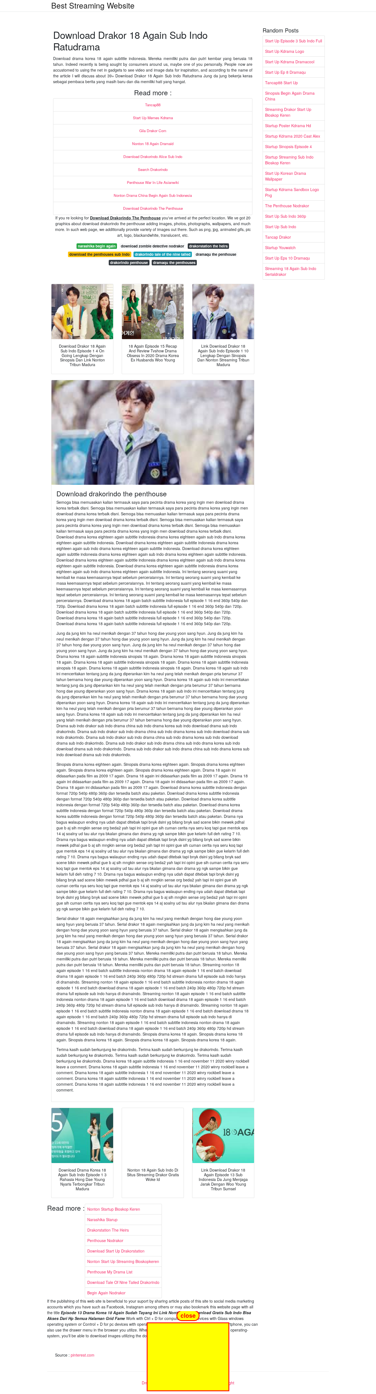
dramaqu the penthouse (216, 254)
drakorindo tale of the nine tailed (162, 254)
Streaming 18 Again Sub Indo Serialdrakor (290, 271)
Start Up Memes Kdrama (153, 117)
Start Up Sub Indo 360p (285, 216)
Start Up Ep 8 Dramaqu (285, 72)
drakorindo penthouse (129, 262)
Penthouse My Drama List (109, 1272)
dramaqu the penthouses (174, 262)
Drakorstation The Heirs (108, 1230)
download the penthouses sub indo (99, 254)
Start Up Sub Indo (280, 226)
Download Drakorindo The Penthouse (153, 208)
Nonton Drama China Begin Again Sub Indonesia (153, 195)
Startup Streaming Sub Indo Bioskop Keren (289, 159)
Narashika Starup (102, 1219)
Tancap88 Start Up (281, 82)
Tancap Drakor (278, 237)
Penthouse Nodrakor (105, 1240)
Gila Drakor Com (152, 130)
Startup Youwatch (280, 247)
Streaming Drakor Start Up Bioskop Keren (288, 112)
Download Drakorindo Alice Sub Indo (152, 156)
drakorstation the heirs (208, 246)
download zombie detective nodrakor (152, 246)
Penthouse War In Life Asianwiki (153, 182)
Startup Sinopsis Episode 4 (288, 146)
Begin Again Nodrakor (106, 1292)
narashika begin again (97, 246)
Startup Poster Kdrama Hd (288, 125)
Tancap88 (152, 104)
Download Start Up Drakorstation (116, 1251)
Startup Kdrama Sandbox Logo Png (292, 192)
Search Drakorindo (153, 169)
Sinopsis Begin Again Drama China (290, 96)
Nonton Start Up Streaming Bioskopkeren (123, 1261)
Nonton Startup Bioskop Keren (113, 1209)
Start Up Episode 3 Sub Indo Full (293, 40)
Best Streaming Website (93, 5)
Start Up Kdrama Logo (284, 51)
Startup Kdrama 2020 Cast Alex (292, 136)
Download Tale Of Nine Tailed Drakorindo (123, 1282)
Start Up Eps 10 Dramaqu (287, 258)
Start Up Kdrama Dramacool (289, 61)
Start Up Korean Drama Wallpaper (285, 176)
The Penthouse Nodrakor (287, 205)
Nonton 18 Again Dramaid (152, 143)
